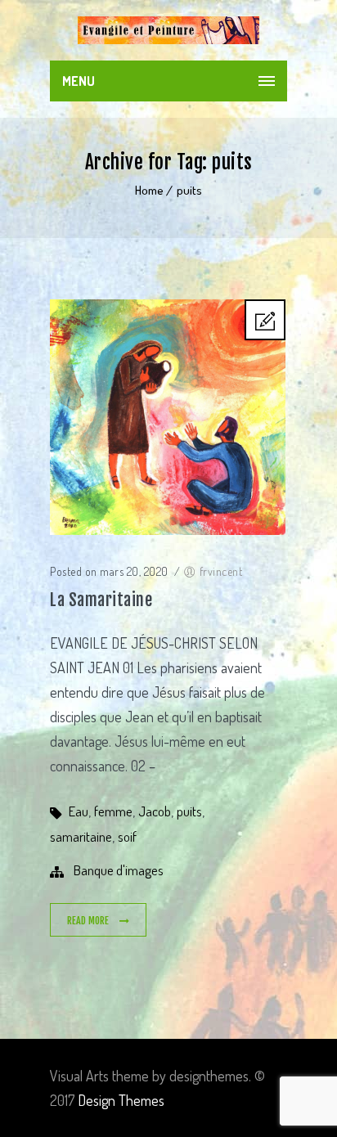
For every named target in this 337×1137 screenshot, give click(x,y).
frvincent (221, 571)
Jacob (154, 811)
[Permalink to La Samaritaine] (167, 529)
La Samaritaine (101, 600)
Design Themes (121, 1100)
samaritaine (81, 836)
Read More (89, 921)
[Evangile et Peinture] (168, 30)
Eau (78, 811)
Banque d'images (119, 870)
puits (189, 190)
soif (127, 836)
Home (149, 190)
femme (113, 811)
